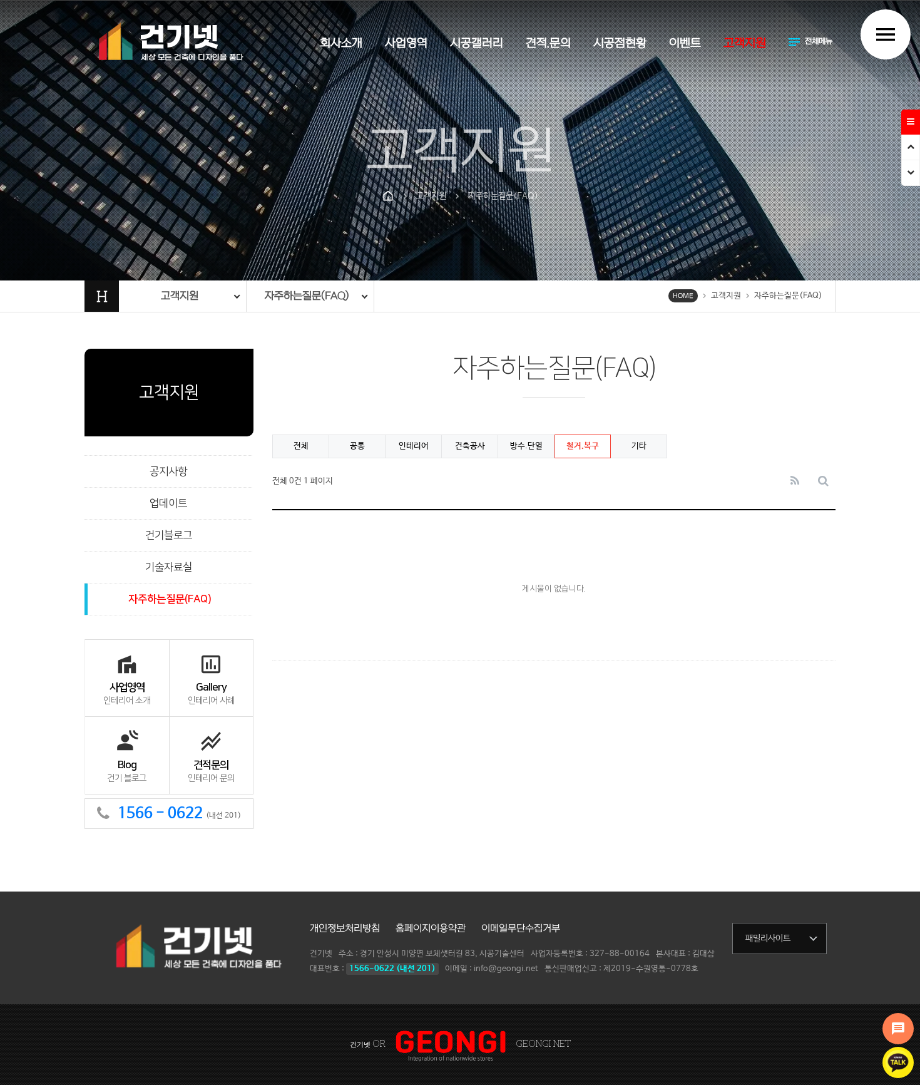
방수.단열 (526, 446)
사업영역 (406, 43)
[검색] (823, 482)
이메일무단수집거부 (520, 928)
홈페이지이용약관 (431, 928)
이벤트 (685, 43)
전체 (301, 446)
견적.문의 (548, 43)
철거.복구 (582, 446)
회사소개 (341, 43)
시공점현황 (620, 43)
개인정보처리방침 (345, 928)
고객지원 (744, 43)
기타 (639, 446)
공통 (357, 446)
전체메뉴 (809, 41)
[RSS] (794, 482)
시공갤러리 (476, 43)
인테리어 (414, 446)
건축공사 (470, 446)
